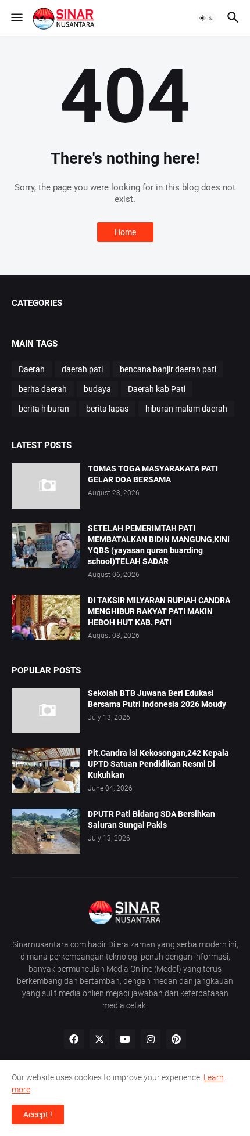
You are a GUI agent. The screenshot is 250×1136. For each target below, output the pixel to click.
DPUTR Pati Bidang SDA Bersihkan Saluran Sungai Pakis (151, 819)
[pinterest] (176, 1039)
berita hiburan (44, 408)
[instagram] (150, 1039)
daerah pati (82, 369)
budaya (97, 389)
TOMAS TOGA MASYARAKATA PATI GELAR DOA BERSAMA (153, 474)
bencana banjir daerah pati (168, 369)
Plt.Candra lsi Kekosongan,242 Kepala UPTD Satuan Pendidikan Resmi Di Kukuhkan (158, 764)
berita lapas (107, 408)
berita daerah (43, 389)
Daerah (32, 369)
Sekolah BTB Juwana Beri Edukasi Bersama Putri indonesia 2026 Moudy (157, 698)
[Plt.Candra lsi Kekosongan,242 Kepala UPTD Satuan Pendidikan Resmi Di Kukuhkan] (46, 770)
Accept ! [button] (37, 1114)
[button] (16, 18)
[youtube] (125, 1039)
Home (125, 232)
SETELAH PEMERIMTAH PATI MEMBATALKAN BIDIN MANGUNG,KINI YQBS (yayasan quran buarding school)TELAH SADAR (159, 545)
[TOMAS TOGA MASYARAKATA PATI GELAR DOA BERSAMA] (46, 486)
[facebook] (74, 1039)
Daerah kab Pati (156, 389)
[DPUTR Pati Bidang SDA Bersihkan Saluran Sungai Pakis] (46, 831)
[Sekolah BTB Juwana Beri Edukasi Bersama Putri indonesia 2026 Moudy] (46, 710)
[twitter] (99, 1039)
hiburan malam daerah (186, 408)
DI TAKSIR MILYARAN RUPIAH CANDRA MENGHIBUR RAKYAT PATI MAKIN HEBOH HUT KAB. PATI (159, 611)
